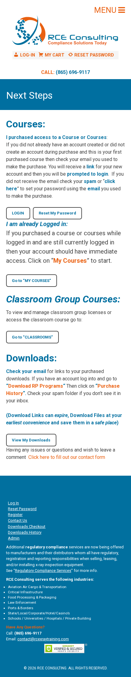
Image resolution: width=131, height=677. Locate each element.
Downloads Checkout (26, 526)
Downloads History (24, 532)
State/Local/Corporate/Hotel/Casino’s (39, 613)
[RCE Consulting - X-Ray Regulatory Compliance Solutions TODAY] (65, 31)
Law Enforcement (22, 602)
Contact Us (17, 520)
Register (15, 514)
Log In (13, 503)
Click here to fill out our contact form (66, 457)
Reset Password (22, 509)
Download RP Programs (35, 386)
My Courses (70, 260)
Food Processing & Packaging (32, 597)
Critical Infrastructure (25, 592)
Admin (13, 538)
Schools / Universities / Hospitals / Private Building (49, 618)
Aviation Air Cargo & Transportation (37, 587)
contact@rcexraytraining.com (43, 639)
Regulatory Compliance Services (43, 570)
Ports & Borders (20, 608)
